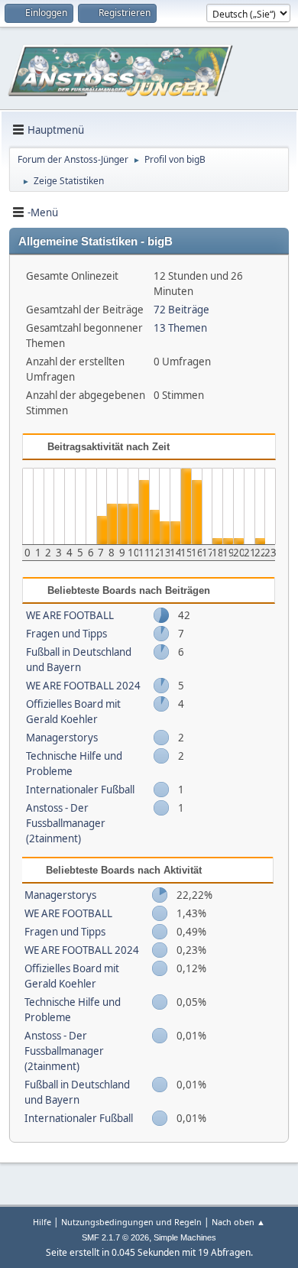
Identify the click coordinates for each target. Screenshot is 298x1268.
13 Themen (180, 328)
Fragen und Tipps (66, 633)
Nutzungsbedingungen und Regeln (131, 1221)
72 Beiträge (181, 309)
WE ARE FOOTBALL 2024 (83, 685)
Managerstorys (62, 737)
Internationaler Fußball (80, 789)
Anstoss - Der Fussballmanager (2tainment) (65, 823)
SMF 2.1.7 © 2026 (115, 1237)
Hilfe (42, 1221)
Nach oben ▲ (238, 1221)
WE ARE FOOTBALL (70, 615)
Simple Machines (185, 1237)
